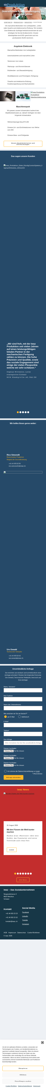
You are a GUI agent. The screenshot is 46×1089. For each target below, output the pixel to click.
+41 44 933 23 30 (15, 463)
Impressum (36, 1086)
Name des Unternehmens (12, 704)
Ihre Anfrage (8, 739)
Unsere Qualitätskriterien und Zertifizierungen (23, 143)
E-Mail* (6, 721)
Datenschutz (21, 932)
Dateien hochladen (10, 748)
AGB (5, 932)
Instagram (25, 924)
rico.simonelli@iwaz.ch (17, 466)
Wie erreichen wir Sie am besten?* (15, 713)
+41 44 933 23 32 (12, 917)
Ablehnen (23, 1074)
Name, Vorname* (9, 687)
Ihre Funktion (8, 696)
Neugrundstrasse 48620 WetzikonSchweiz (10, 896)
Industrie (28, 22)
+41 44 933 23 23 (12, 913)
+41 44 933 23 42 (15, 656)
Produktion (18, 22)
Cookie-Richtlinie (11, 1086)
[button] (42, 1042)
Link (37, 771)
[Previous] (1, 288)
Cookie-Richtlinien (33, 932)
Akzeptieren (23, 1068)
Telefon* (6, 730)
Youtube (25, 920)
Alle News (23, 880)
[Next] (44, 288)
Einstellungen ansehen (23, 1081)
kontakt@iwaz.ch (11, 921)
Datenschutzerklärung (25, 1086)
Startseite (8, 22)
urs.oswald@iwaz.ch (16, 658)
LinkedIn (25, 916)
